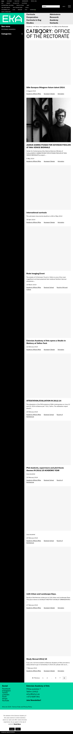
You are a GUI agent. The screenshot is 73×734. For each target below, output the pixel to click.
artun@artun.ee (33, 694)
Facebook (6, 689)
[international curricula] (48, 187)
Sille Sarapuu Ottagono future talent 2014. (45, 87)
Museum (20, 9)
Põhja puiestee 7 (33, 689)
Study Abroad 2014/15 (36, 659)
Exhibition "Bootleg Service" (8, 732)
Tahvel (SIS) (34, 1)
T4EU (26, 9)
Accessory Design (49, 94)
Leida (13, 9)
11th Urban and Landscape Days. (41, 594)
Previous (37, 678)
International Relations (7, 5)
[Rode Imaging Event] (48, 248)
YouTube (5, 701)
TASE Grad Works (5, 7)
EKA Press (24, 3)
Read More (17, 724)
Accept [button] (12, 729)
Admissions (55, 14)
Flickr (4, 697)
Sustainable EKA (5, 9)
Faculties (17, 1)
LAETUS (26, 7)
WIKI (2, 3)
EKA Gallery (16, 3)
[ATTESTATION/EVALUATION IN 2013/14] (48, 376)
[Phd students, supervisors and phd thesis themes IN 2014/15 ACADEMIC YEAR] (48, 443)
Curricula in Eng (33, 20)
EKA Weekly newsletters (8, 29)
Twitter (5, 693)
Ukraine (32, 9)
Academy (54, 20)
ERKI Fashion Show (17, 7)
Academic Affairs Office (33, 94)
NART (28, 5)
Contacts (54, 23)
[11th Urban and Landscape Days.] (48, 569)
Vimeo (4, 699)
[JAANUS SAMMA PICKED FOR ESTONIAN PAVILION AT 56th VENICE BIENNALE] (48, 120)
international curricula (36, 212)
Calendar (9, 1)
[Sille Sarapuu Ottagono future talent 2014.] (48, 62)
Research (54, 17)
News (2, 1)
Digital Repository (6, 11)
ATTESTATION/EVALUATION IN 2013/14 (43, 400)
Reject (18, 729)
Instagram (6, 691)
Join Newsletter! (33, 700)
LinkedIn (5, 695)
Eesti (64, 6)
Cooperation (32, 17)
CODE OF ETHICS (20, 5)
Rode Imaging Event (35, 273)
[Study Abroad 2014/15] (48, 634)
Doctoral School (49, 287)
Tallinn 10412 (32, 691)
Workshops (25, 1)
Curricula (30, 14)
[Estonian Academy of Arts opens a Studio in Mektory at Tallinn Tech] (48, 315)
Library (8, 3)
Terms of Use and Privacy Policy (22, 706)
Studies (30, 23)
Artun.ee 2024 (6, 706)
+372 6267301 (33, 696)
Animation (61, 94)
